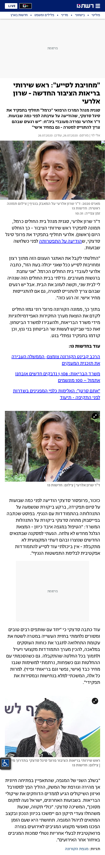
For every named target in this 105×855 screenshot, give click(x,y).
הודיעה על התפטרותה (60, 241)
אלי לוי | (94, 136)
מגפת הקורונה (76, 849)
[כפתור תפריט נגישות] (5, 763)
